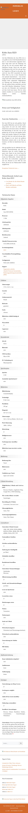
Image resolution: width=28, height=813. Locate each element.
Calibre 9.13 (10, 789)
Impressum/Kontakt (14, 808)
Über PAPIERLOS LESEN (9, 806)
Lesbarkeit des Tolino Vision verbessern (11, 763)
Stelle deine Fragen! (10, 782)
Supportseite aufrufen (9, 269)
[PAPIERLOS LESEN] (6, 8)
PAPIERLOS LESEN (18, 8)
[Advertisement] (14, 33)
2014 (4, 250)
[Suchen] (21, 743)
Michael (4, 784)
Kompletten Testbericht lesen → (10, 168)
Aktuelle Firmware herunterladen (12, 271)
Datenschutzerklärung (20, 806)
